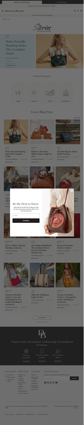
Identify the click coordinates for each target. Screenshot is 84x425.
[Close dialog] (71, 190)
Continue (25, 220)
